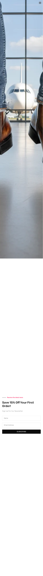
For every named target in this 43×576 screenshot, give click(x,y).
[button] (40, 3)
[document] (21, 287)
